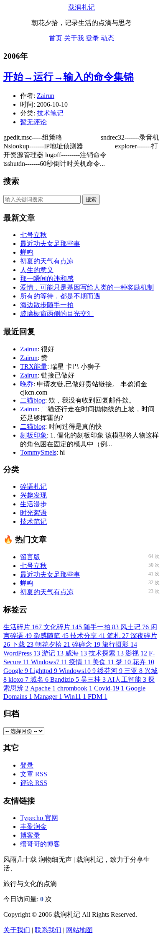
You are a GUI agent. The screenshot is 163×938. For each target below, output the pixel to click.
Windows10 (77, 670)
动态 (107, 38)
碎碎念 (86, 644)
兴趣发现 (33, 495)
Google (15, 670)
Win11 (75, 696)
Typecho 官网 (39, 817)
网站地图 (79, 929)
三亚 (133, 670)
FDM (97, 696)
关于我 (74, 38)
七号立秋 (33, 234)
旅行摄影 (119, 644)
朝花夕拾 (52, 644)
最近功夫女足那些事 (50, 243)
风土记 (134, 626)
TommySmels (38, 452)
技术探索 (106, 653)
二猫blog (32, 400)
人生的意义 (36, 269)
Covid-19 (109, 688)
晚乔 (26, 384)
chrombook (74, 688)
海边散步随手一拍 (47, 304)
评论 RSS (33, 782)
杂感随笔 (51, 635)
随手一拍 (101, 626)
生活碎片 (22, 626)
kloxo (18, 679)
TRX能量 (33, 366)
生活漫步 (33, 504)
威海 (76, 653)
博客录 (30, 835)
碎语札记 (33, 486)
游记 (53, 653)
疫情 (80, 661)
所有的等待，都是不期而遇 (60, 296)
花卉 (143, 661)
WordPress (21, 653)
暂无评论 (33, 121)
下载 (22, 644)
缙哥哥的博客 (40, 844)
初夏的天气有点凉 (47, 261)
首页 (55, 38)
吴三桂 (93, 679)
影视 (136, 653)
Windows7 (49, 661)
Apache (43, 688)
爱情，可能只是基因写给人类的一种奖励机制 (87, 287)
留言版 (30, 556)
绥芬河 (109, 670)
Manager (48, 696)
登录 (92, 38)
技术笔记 (50, 113)
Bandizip (64, 679)
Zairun (45, 95)
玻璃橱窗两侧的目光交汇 (57, 313)
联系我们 (48, 929)
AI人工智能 (126, 679)
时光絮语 (33, 512)
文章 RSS (33, 774)
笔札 (118, 635)
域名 (39, 679)
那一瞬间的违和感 (47, 278)
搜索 (91, 199)
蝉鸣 (26, 252)
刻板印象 (33, 435)
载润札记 (81, 7)
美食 (103, 661)
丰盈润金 (33, 826)
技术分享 (87, 635)
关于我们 (16, 929)
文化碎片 (62, 626)
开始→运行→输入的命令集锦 (68, 76)
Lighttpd (43, 670)
